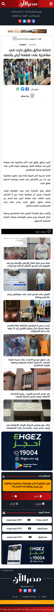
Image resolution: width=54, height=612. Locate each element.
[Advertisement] (27, 130)
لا (12, 496)
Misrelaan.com (27, 586)
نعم (36, 496)
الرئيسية (32, 44)
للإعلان (44, 596)
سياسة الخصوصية (29, 596)
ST (15, 602)
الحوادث (22, 44)
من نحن (15, 596)
